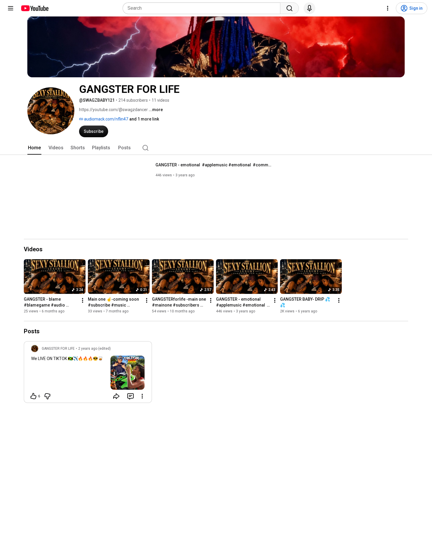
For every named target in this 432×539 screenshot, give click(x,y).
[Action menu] (142, 396)
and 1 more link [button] (144, 119)
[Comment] (130, 396)
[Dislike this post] (47, 396)
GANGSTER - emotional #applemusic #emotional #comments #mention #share (214, 165)
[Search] (289, 8)
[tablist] (216, 148)
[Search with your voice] (309, 8)
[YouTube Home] (34, 8)
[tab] (34, 148)
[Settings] (387, 8)
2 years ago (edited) (94, 348)
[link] (88, 374)
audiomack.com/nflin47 (105, 119)
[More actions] (82, 300)
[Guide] (10, 8)
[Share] (116, 396)
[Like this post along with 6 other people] (33, 396)
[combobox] (203, 8)
